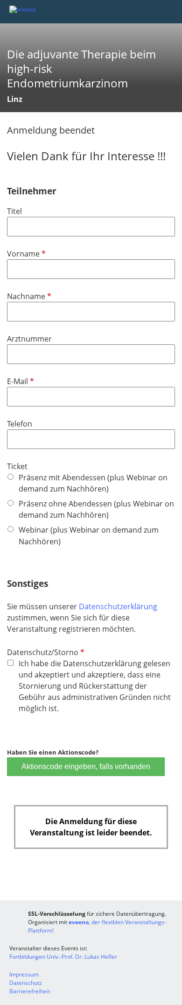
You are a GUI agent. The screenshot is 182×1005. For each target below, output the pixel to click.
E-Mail (19, 381)
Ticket (17, 466)
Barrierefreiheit (29, 991)
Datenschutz (25, 983)
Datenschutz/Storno (45, 652)
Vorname (25, 254)
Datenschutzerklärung (118, 606)
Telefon (19, 424)
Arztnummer (29, 339)
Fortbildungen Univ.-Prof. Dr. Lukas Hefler (63, 957)
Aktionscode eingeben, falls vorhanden (85, 766)
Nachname (28, 296)
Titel (14, 211)
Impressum (24, 974)
